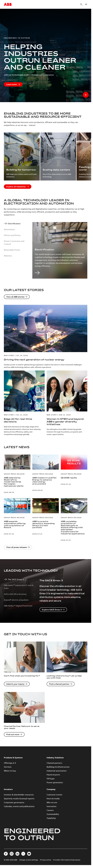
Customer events (54, 794)
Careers (50, 810)
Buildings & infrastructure (58, 767)
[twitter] (23, 854)
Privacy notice (45, 860)
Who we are (52, 802)
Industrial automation (56, 771)
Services (7, 767)
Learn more (11, 84)
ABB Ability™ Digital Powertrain (18, 605)
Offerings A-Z (10, 763)
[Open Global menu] (86, 4)
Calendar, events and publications (19, 806)
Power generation (55, 782)
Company (51, 789)
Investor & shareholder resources (19, 794)
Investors (8, 789)
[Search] (81, 4)
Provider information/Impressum (66, 860)
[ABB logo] (8, 4)
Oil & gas (50, 778)
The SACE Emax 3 (16, 579)
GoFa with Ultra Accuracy (15, 594)
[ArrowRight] (60, 273)
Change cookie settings (28, 860)
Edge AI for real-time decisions (18, 420)
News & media (53, 798)
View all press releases (16, 547)
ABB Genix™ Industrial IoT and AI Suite (18, 586)
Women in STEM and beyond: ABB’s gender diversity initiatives (65, 422)
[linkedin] (17, 854)
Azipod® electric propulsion (16, 600)
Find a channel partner (59, 684)
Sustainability (53, 814)
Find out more (12, 734)
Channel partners (54, 763)
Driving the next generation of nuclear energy (34, 359)
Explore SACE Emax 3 (52, 609)
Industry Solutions (55, 757)
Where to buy (10, 771)
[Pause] (86, 95)
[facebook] (6, 854)
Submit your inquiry (15, 684)
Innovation (51, 806)
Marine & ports (53, 774)
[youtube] (29, 854)
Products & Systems (13, 757)
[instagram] (12, 854)
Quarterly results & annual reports (19, 798)
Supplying (51, 818)
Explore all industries (16, 186)
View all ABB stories (15, 297)
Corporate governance (14, 802)
